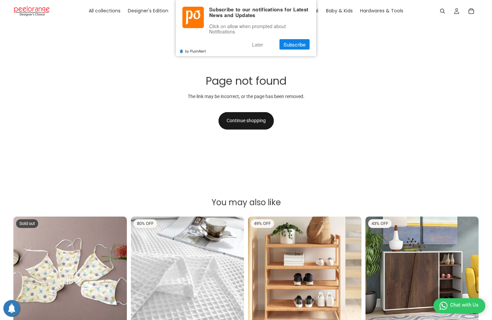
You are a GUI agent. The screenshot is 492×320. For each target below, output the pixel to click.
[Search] (442, 11)
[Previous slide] (23, 273)
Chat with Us (464, 305)
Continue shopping (246, 120)
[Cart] (471, 11)
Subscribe (294, 44)
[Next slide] (117, 273)
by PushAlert (195, 51)
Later (257, 44)
